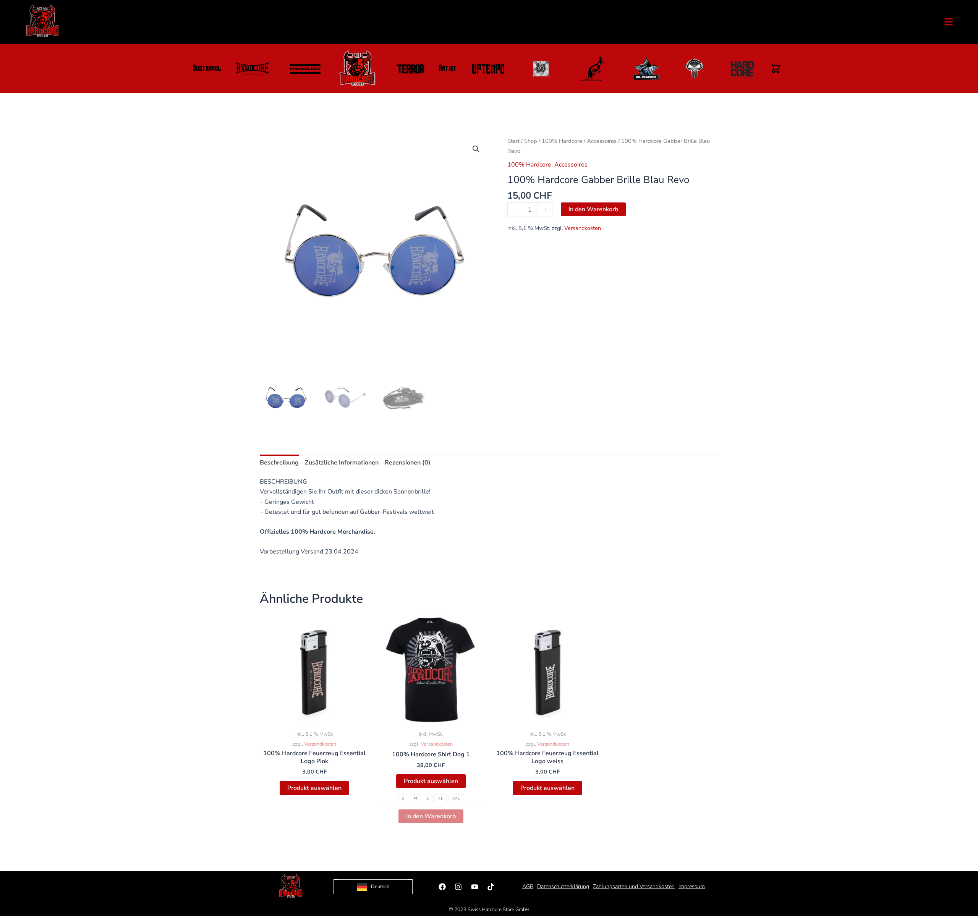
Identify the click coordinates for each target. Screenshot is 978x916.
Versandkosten (582, 228)
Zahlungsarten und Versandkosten (634, 886)
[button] (476, 149)
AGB (527, 886)
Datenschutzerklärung (563, 886)
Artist (448, 69)
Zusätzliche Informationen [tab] (342, 462)
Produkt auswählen (314, 788)
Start (513, 141)
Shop (530, 141)
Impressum (691, 886)
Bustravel (207, 69)
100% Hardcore (562, 141)
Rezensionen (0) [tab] (408, 462)
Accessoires (602, 141)
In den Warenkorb (593, 209)
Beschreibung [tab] (279, 462)
